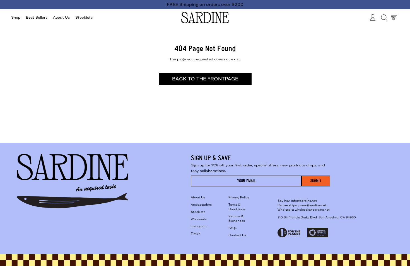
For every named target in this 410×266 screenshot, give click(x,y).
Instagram (198, 226)
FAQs (232, 228)
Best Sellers (36, 17)
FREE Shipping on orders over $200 (205, 4)
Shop (15, 17)
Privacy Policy (238, 197)
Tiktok (195, 233)
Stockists (84, 17)
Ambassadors (201, 204)
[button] (384, 17)
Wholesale (198, 219)
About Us (61, 17)
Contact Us (237, 235)
